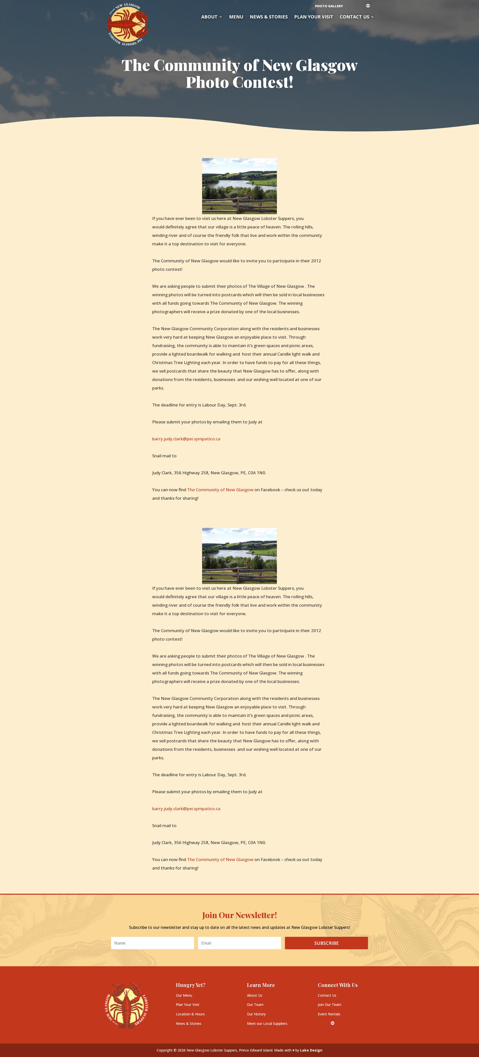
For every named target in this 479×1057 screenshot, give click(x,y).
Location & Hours (190, 1014)
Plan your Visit (313, 17)
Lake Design (311, 1050)
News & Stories (269, 17)
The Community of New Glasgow (220, 489)
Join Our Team (329, 1004)
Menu (236, 17)
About (209, 17)
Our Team (255, 1004)
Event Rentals (329, 1014)
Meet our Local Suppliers (267, 1023)
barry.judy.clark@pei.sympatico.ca (186, 439)
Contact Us (354, 17)
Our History (256, 1014)
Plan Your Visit (187, 1004)
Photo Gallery (329, 6)
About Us (254, 995)
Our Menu (184, 995)
